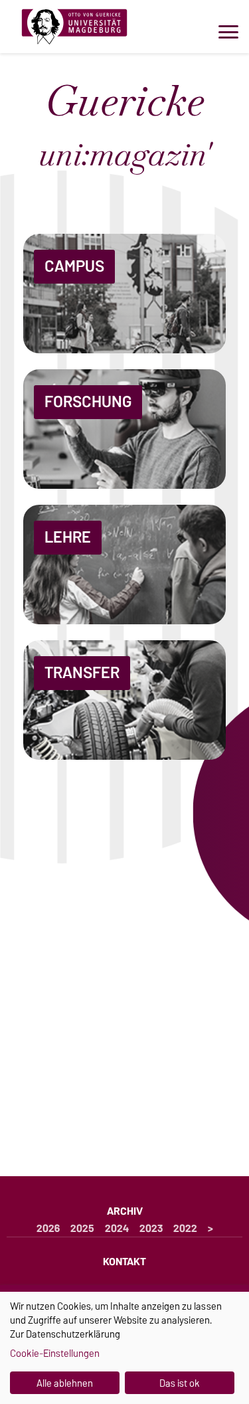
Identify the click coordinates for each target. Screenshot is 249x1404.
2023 (151, 1228)
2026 (48, 1228)
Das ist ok (179, 1383)
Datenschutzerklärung (73, 1334)
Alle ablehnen (65, 1383)
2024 (117, 1228)
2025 (82, 1228)
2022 (185, 1228)
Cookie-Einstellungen (55, 1353)
